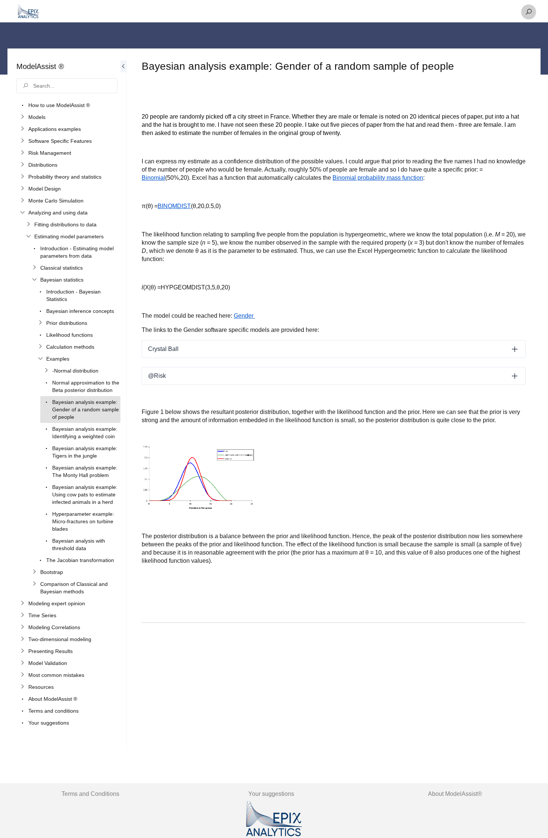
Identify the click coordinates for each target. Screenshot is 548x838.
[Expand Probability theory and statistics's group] (22, 177)
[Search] (528, 11)
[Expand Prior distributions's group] (40, 323)
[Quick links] (28, 11)
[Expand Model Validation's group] (22, 663)
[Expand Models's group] (22, 117)
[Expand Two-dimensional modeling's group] (22, 639)
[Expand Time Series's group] (22, 615)
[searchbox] (66, 85)
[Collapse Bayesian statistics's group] (34, 280)
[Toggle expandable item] (514, 349)
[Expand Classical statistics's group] (34, 268)
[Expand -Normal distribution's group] (46, 371)
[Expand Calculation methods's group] (40, 347)
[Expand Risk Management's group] (22, 153)
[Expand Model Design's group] (22, 189)
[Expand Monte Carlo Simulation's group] (22, 201)
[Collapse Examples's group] (40, 359)
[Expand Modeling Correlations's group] (22, 627)
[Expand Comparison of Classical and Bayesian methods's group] (34, 584)
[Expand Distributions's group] (22, 165)
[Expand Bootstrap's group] (34, 572)
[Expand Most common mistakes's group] (22, 675)
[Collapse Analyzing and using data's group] (22, 213)
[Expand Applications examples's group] (22, 129)
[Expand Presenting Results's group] (22, 651)
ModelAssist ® (40, 66)
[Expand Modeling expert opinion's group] (22, 603)
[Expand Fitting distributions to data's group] (28, 224)
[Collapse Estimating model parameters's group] (28, 236)
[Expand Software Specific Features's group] (22, 141)
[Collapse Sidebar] (123, 399)
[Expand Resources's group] (22, 687)
